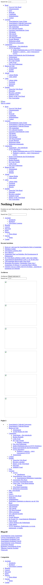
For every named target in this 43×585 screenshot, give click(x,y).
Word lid (11, 12)
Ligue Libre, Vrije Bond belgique (23, 483)
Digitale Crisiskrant (23, 442)
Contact (11, 18)
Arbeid (7, 73)
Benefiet (7, 225)
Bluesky (11, 85)
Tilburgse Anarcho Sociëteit (9, 548)
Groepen (7, 19)
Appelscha (12, 220)
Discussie (8, 228)
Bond (6, 5)
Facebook (12, 82)
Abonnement (13, 68)
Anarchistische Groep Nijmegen (11, 543)
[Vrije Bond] (3, 101)
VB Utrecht (12, 34)
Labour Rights (13, 75)
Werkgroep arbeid (14, 41)
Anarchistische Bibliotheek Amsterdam (29, 478)
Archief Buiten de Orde (20, 431)
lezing (7, 230)
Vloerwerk (4, 550)
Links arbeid (13, 77)
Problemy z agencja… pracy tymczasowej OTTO (26, 452)
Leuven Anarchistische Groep (10, 537)
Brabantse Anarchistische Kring (11, 546)
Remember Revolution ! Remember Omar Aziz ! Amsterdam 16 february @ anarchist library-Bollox (21, 264)
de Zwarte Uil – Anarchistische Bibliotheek (22, 519)
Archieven (4, 276)
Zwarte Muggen (14, 39)
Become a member (15, 93)
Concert (7, 227)
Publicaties (12, 497)
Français (19, 485)
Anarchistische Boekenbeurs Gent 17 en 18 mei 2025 (21, 259)
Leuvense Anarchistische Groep (19, 30)
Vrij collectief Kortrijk (16, 28)
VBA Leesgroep (14, 512)
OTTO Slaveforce (14, 48)
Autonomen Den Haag (20, 480)
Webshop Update (10, 249)
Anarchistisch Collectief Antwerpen (20, 23)
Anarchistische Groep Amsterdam (11, 536)
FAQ (10, 10)
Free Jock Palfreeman (15, 64)
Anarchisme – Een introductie (18, 46)
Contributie (12, 14)
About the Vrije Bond (15, 89)
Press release (13, 234)
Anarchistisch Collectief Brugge (19, 25)
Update (7, 239)
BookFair (12, 221)
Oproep (7, 236)
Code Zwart (12, 62)
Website (11, 71)
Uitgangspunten (14, 9)
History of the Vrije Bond (17, 96)
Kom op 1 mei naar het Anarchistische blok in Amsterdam (23, 247)
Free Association (14, 98)
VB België (12, 32)
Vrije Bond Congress (15, 223)
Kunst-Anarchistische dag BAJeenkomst (21, 55)
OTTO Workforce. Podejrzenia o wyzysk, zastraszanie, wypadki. (22, 527)
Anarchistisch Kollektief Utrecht (11, 541)
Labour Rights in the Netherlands (19, 522)
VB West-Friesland (15, 37)
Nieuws (7, 232)
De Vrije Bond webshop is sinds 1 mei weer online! (21, 258)
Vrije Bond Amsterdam (20, 487)
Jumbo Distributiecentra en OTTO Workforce (27, 50)
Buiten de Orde (9, 66)
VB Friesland (13, 35)
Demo (11, 237)
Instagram (12, 84)
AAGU (15, 472)
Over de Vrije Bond (15, 7)
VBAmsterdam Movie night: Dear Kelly (17, 261)
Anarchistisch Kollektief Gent (10, 539)
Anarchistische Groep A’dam (18, 21)
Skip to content (5, 103)
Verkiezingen (13, 57)
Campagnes (8, 44)
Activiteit (8, 218)
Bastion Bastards (14, 59)
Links (6, 78)
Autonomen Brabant (7, 544)
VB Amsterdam (14, 27)
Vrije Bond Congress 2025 (13, 250)
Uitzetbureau (21, 474)
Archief (11, 69)
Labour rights (13, 80)
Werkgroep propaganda (16, 43)
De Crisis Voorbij (14, 60)
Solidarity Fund (14, 94)
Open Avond (13, 521)
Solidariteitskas (13, 16)
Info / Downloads (14, 490)
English (7, 87)
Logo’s (11, 494)
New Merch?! (9, 252)
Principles (12, 91)
